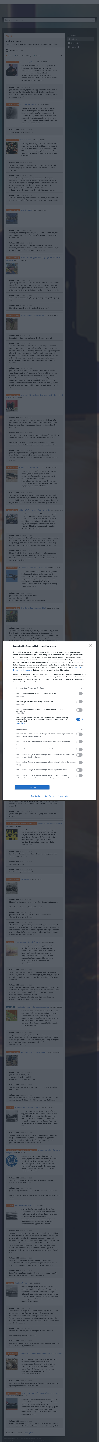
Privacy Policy (63, 796)
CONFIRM (32, 787)
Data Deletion (36, 796)
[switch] (79, 693)
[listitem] (49, 688)
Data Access (49, 796)
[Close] (91, 646)
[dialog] (49, 721)
